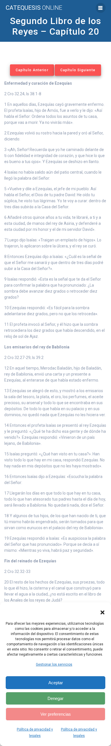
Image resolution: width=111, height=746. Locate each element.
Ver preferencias (55, 714)
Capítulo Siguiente (77, 70)
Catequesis (34, 8)
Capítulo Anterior (32, 70)
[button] (102, 612)
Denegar (55, 698)
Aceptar (55, 682)
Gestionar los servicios (54, 664)
